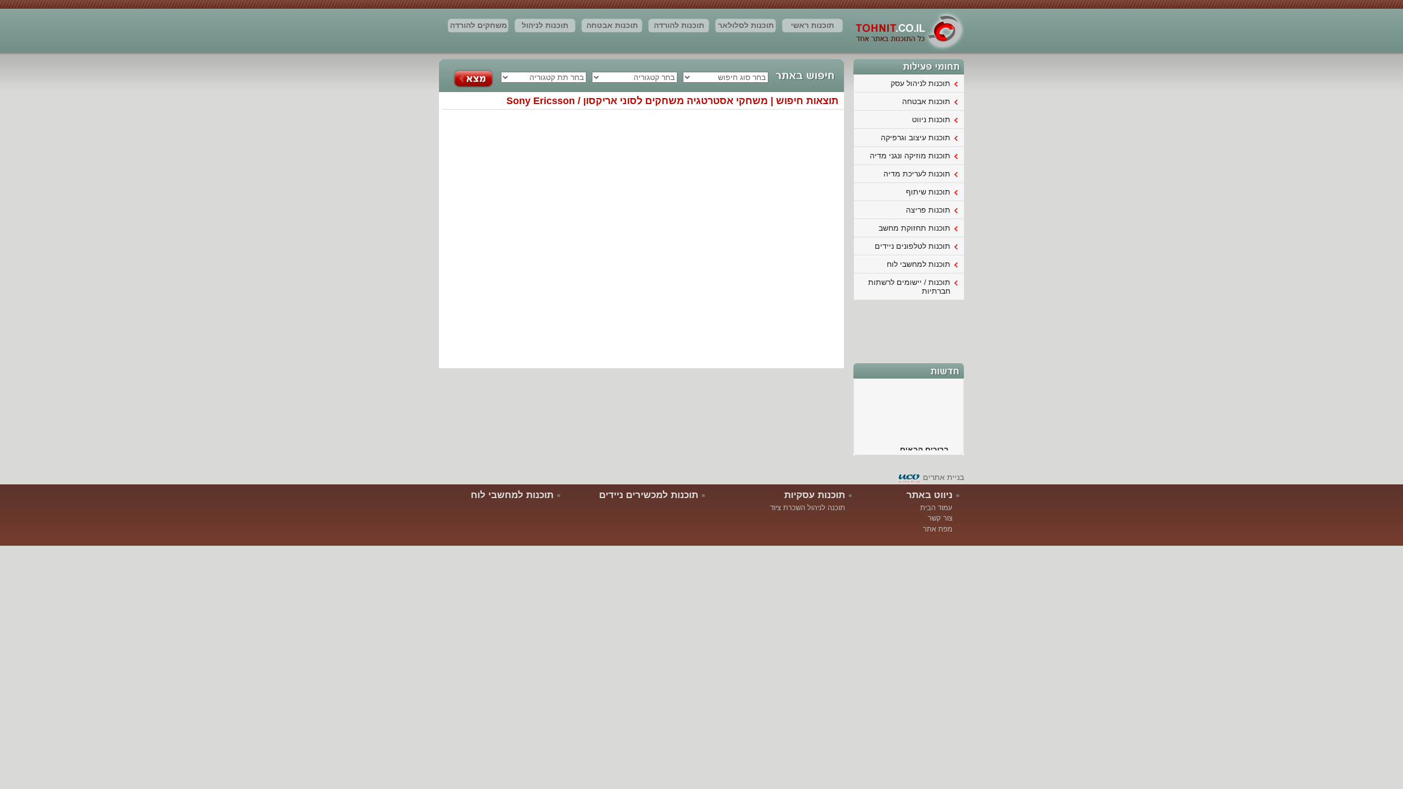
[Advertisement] (909, 330)
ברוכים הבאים (924, 444)
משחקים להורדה (478, 25)
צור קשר (940, 518)
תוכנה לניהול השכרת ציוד (807, 508)
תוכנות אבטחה (612, 25)
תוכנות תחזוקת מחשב (914, 228)
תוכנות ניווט (931, 119)
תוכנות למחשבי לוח (918, 264)
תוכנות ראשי (812, 25)
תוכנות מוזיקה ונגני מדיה (910, 155)
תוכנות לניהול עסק (545, 27)
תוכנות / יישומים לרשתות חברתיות (909, 286)
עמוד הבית (936, 508)
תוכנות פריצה (928, 209)
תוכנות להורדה (679, 25)
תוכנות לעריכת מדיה (916, 173)
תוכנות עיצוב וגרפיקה (915, 137)
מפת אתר (938, 529)
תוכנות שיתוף (928, 191)
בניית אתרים (943, 477)
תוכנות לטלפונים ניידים (912, 246)
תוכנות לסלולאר (746, 25)
